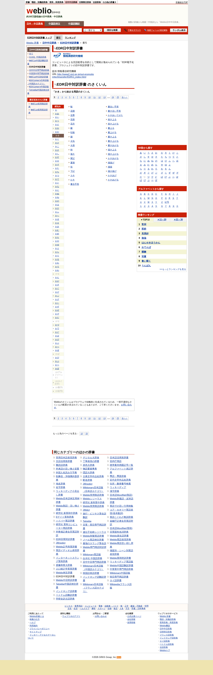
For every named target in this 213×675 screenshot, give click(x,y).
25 (118, 97)
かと (57, 183)
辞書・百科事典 (138, 608)
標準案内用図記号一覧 (121, 465)
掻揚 (110, 167)
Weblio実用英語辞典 (93, 506)
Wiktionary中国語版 (120, 573)
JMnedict (60, 542)
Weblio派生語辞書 (119, 535)
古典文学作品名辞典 (93, 476)
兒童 (144, 256)
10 (89, 97)
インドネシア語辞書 (66, 591)
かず (57, 307)
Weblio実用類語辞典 (93, 495)
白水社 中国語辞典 (92, 558)
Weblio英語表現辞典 (120, 539)
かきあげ (112, 175)
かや (57, 241)
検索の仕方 (35, 619)
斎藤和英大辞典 (64, 565)
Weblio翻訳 (165, 625)
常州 (144, 224)
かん (57, 277)
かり (57, 256)
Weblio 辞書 (32, 42)
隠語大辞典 (89, 472)
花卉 (72, 124)
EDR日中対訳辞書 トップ (39, 37)
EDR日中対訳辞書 (69, 42)
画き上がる (113, 124)
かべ (57, 347)
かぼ (57, 350)
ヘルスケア (85, 608)
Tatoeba (87, 521)
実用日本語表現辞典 (66, 457)
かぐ (57, 288)
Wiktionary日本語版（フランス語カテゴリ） (93, 588)
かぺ (57, 365)
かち (57, 172)
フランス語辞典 (167, 635)
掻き (72, 154)
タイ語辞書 (115, 580)
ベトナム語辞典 (167, 644)
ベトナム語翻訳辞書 (66, 595)
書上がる (112, 132)
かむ (57, 230)
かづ (57, 325)
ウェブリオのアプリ (71, 616)
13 (104, 97)
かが (57, 281)
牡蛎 (72, 132)
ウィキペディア (118, 487)
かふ (57, 212)
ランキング (70, 37)
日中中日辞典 (71, 2)
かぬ (57, 194)
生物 (109, 608)
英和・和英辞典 (56, 2)
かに (57, 190)
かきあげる (113, 180)
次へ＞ (125, 97)
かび (57, 339)
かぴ (57, 357)
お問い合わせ (101, 616)
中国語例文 (54, 23)
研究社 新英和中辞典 (67, 513)
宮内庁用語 (115, 461)
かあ (57, 114)
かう (57, 121)
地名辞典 (60, 483)
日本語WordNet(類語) (121, 495)
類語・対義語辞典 (40, 2)
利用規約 (34, 625)
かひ (57, 208)
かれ (57, 263)
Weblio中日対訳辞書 (66, 580)
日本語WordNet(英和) (121, 528)
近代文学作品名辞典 (120, 479)
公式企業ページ (134, 616)
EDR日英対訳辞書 (65, 539)
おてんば (146, 247)
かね (57, 197)
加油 (144, 238)
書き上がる (113, 141)
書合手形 (74, 184)
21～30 (178, 219)
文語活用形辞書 (64, 461)
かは (57, 204)
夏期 (72, 162)
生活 (76, 608)
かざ (57, 299)
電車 (101, 606)
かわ (57, 270)
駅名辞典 (87, 480)
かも (57, 237)
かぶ (57, 343)
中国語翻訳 (74, 23)
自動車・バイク (111, 606)
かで (57, 328)
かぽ (57, 368)
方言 (127, 608)
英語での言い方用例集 (121, 506)
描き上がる (113, 154)
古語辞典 (97, 2)
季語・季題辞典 (118, 476)
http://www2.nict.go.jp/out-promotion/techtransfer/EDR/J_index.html (73, 75)
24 (113, 97)
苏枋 (144, 228)
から (57, 252)
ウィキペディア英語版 (121, 561)
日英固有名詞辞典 (119, 532)
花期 (72, 111)
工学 (126, 606)
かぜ (57, 310)
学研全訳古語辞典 (65, 598)
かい (57, 117)
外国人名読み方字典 (66, 472)
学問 (146, 606)
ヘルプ (33, 622)
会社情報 (131, 619)
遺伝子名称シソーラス (94, 532)
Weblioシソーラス (92, 498)
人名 (121, 608)
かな (57, 186)
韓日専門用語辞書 (119, 576)
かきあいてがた (115, 115)
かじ (57, 303)
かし (57, 154)
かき (72, 180)
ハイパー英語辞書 (65, 520)
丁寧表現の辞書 (91, 461)
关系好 (145, 233)
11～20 (161, 219)
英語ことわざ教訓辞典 (121, 517)
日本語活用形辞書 (119, 457)
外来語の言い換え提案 (67, 468)
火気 (72, 141)
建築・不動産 (136, 606)
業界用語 (79, 606)
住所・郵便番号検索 (120, 483)
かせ (57, 161)
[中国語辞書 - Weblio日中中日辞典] (39, 13)
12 (99, 97)
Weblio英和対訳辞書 (120, 558)
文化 (70, 608)
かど (57, 332)
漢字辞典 (114, 491)
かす (57, 157)
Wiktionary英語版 (92, 554)
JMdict (86, 510)
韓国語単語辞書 (91, 573)
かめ (57, 234)
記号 (167, 202)
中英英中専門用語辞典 (121, 569)
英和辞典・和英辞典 (169, 622)
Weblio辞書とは (37, 616)
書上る (111, 128)
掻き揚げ (112, 171)
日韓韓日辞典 (85, 2)
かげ (57, 292)
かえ (57, 124)
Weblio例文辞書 (64, 572)
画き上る (112, 119)
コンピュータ (91, 606)
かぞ (57, 314)
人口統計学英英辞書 (66, 568)
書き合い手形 (114, 111)
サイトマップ (36, 632)
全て (31, 54)
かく (57, 139)
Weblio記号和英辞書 (66, 546)
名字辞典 (60, 487)
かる (57, 259)
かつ (57, 175)
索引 (58, 37)
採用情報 (131, 622)
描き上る (112, 149)
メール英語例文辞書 (93, 539)
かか (57, 132)
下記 (72, 171)
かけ (57, 143)
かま (57, 223)
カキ (72, 175)
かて (57, 179)
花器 (72, 119)
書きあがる (113, 145)
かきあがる (113, 158)
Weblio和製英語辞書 (93, 536)
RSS (119, 657)
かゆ (57, 245)
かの (57, 201)
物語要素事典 (90, 468)
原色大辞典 (89, 465)
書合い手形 (113, 106)
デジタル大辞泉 (91, 457)
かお (57, 128)
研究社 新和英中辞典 (94, 502)
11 (94, 97)
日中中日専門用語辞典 (94, 562)
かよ (57, 248)
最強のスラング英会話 (94, 543)
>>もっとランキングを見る (173, 269)
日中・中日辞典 (35, 23)
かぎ (57, 285)
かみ (57, 226)
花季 (72, 115)
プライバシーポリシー (40, 628)
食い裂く (146, 261)
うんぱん (146, 265)
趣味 (94, 608)
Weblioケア (165, 650)
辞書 (28, 2)
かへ (57, 215)
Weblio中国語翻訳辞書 (121, 565)
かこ (57, 146)
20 (87, 433)
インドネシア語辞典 (169, 638)
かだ (57, 317)
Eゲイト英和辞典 (65, 517)
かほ (57, 219)
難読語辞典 (62, 465)
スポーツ (102, 608)
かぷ (57, 361)
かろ (57, 267)
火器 (72, 145)
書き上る (112, 136)
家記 (72, 158)
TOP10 (145, 219)
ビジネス (69, 606)
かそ (57, 164)
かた (57, 168)
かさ (57, 150)
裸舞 (144, 251)
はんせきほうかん (151, 242)
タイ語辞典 (165, 641)
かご (57, 296)
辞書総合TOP (182, 2)
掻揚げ (111, 162)
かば (57, 336)
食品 (115, 608)
